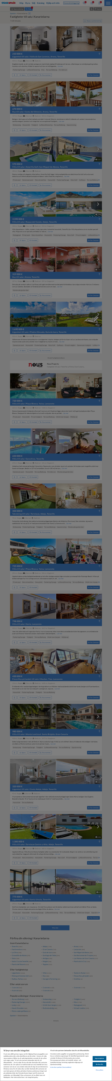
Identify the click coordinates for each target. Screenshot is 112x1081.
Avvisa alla (99, 1064)
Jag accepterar (99, 1058)
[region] (56, 1064)
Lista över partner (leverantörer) (60, 1067)
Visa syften (99, 1070)
